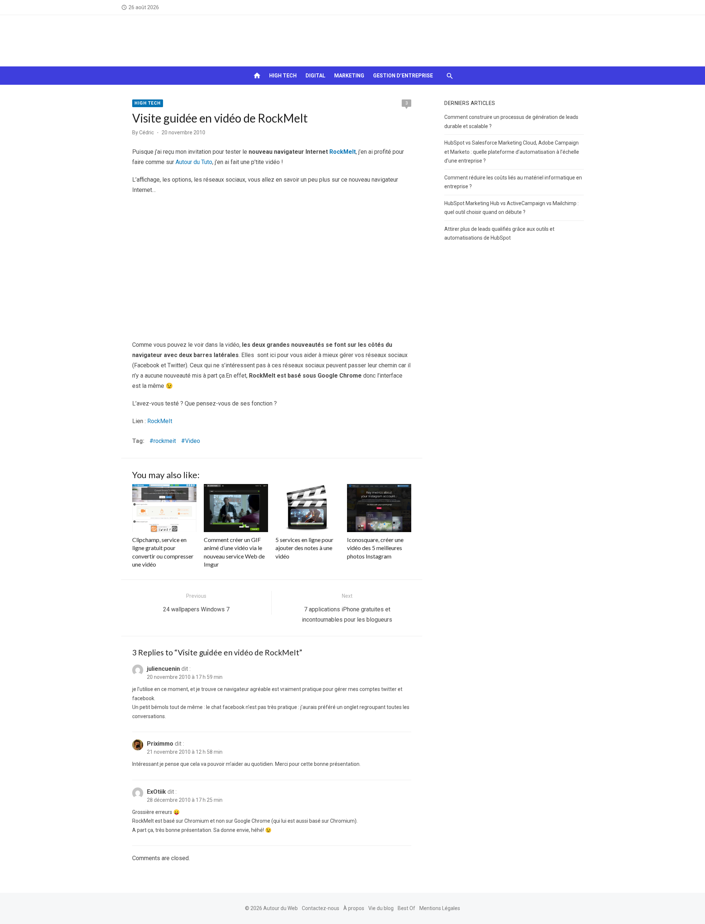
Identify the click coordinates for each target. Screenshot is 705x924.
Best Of (406, 908)
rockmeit (164, 440)
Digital (315, 76)
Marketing (349, 76)
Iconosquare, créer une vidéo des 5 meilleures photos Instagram (375, 548)
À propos (353, 908)
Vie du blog (381, 908)
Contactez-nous (320, 908)
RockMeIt (342, 151)
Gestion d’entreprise (403, 76)
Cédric (146, 132)
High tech (283, 76)
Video (192, 440)
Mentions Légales (439, 908)
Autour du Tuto (194, 162)
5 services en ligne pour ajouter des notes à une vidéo (304, 548)
